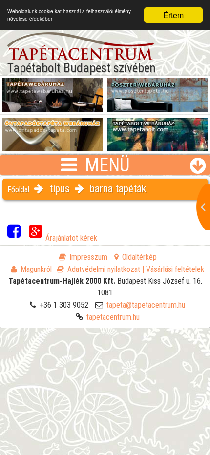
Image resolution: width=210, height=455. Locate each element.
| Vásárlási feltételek (173, 269)
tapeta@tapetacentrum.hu (145, 305)
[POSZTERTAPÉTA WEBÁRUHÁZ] (157, 88)
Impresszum (88, 257)
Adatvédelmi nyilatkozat (103, 269)
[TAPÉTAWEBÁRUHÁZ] (52, 88)
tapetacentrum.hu (113, 317)
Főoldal (18, 189)
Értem (173, 15)
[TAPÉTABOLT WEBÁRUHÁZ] (157, 128)
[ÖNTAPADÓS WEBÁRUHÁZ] (52, 128)
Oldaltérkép (139, 257)
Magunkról (36, 269)
